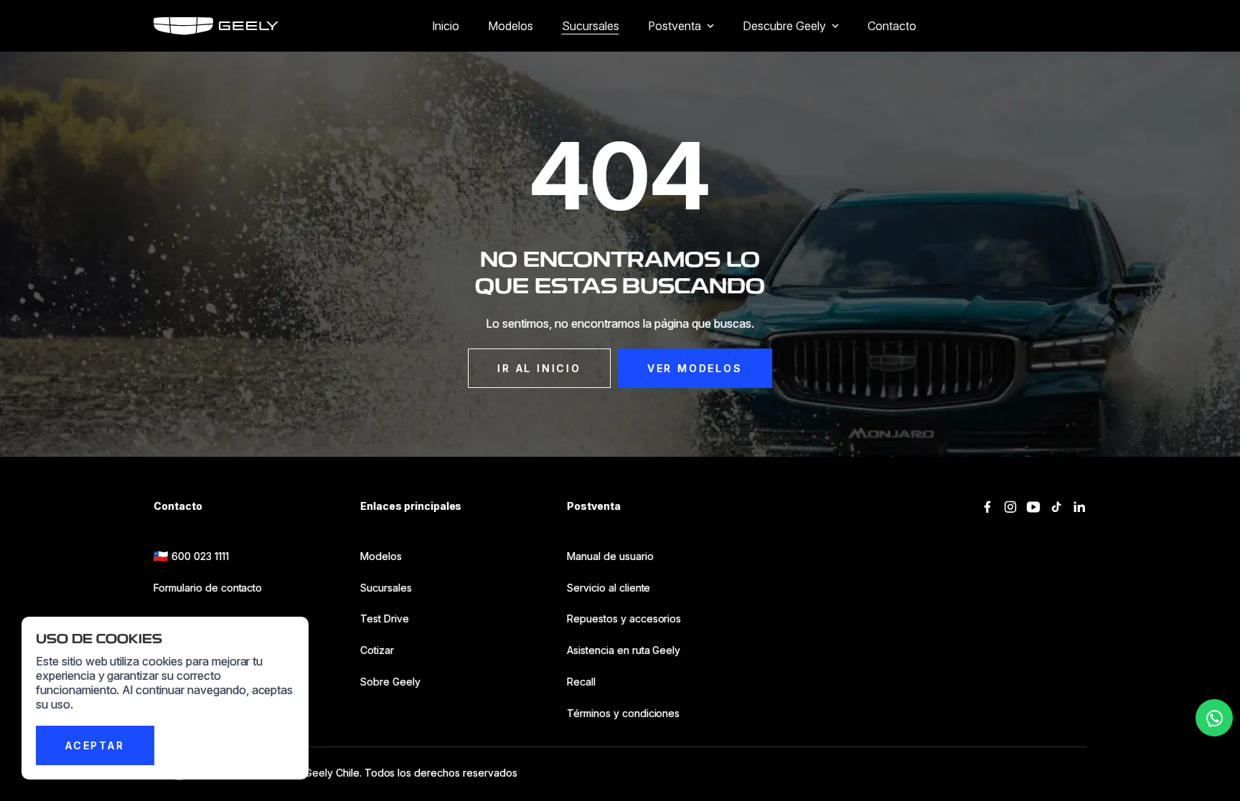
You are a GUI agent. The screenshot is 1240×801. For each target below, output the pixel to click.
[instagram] (1010, 507)
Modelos (510, 26)
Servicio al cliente (608, 588)
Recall (581, 682)
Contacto (892, 26)
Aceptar (95, 745)
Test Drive (384, 618)
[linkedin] (1079, 507)
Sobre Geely (390, 682)
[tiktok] (1056, 507)
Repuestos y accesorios (624, 618)
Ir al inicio (539, 368)
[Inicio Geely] (216, 26)
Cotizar (377, 650)
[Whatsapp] (1214, 717)
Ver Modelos (695, 368)
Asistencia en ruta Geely (623, 650)
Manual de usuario (610, 556)
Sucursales (590, 26)
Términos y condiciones (623, 713)
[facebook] (987, 507)
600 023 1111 (200, 556)
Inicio (445, 26)
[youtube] (1033, 507)
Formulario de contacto (208, 588)
